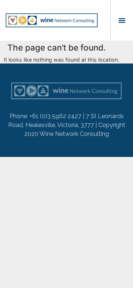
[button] (121, 20)
